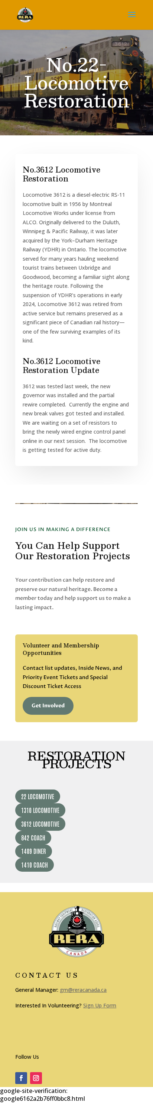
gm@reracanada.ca (83, 989)
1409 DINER (33, 851)
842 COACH (33, 837)
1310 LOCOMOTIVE (40, 810)
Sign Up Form (99, 1005)
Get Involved (48, 705)
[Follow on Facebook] (21, 1078)
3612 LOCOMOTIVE (40, 823)
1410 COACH (34, 864)
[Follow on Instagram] (36, 1078)
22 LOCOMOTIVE (37, 796)
